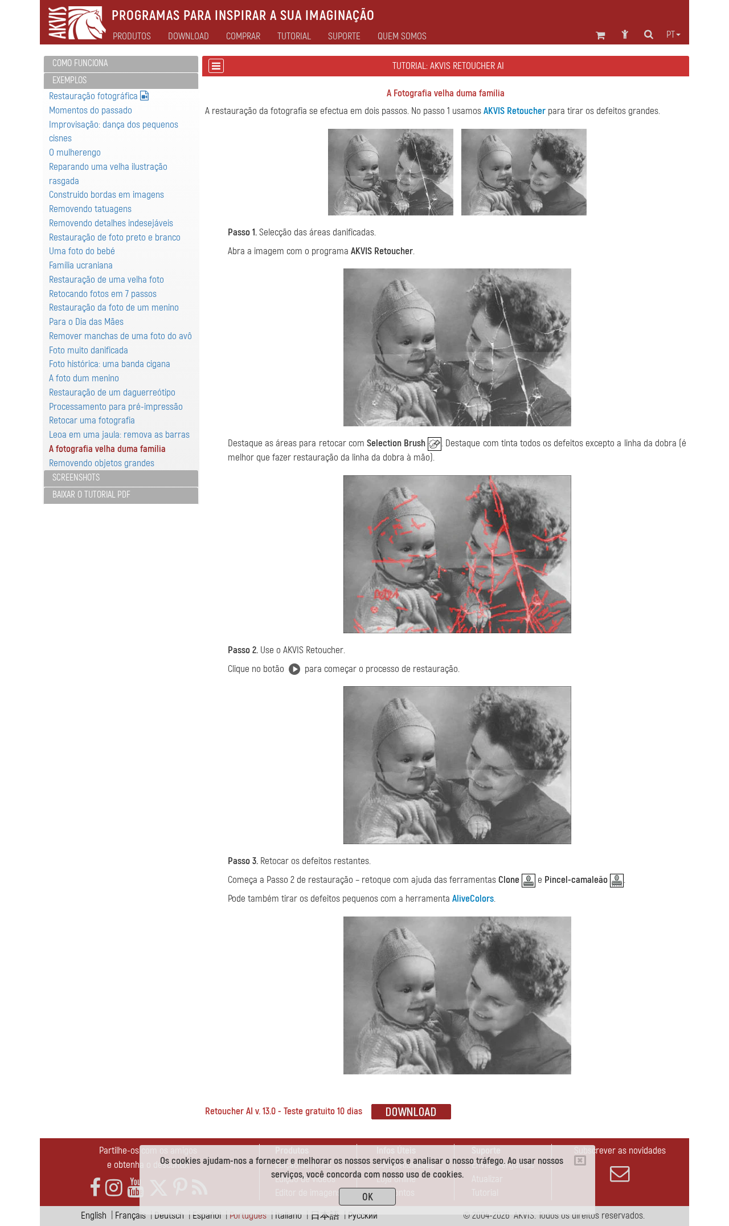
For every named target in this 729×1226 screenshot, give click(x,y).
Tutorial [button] (294, 36)
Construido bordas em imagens (106, 195)
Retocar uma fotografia (92, 420)
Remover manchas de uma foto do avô (120, 336)
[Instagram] (113, 1188)
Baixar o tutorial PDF (91, 494)
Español (207, 1215)
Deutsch (169, 1215)
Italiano (288, 1215)
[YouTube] (135, 1188)
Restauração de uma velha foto (106, 280)
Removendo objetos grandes (101, 463)
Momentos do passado (90, 110)
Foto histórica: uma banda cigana (109, 364)
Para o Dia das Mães (86, 322)
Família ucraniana (81, 265)
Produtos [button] (132, 36)
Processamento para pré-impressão (116, 407)
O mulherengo (75, 152)
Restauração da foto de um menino (114, 307)
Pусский (363, 1215)
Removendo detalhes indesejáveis (111, 223)
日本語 (324, 1215)
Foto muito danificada (88, 350)
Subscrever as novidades (620, 1150)
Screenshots (76, 477)
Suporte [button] (344, 36)
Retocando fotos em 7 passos (103, 294)
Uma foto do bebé (82, 251)
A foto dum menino (84, 378)
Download (188, 36)
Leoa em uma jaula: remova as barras (119, 435)
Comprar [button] (243, 36)
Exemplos (69, 80)
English (94, 1215)
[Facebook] (95, 1188)
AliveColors (473, 899)
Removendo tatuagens (90, 209)
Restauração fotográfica (94, 96)
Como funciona (80, 63)
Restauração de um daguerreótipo (112, 392)
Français (130, 1215)
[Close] (580, 1160)
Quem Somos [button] (402, 36)
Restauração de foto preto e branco (115, 237)
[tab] (121, 64)
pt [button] (670, 34)
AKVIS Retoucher (515, 111)
